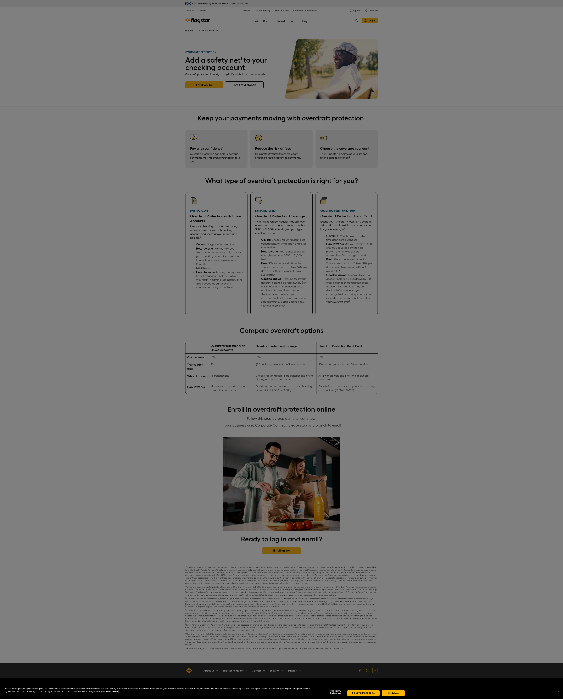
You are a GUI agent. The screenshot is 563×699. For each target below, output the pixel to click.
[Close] (558, 691)
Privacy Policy (112, 691)
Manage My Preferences (335, 692)
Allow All (393, 693)
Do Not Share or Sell (363, 693)
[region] (281, 691)
